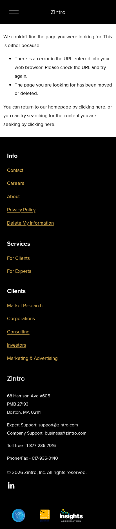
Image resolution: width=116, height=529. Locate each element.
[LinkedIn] (11, 486)
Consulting (18, 331)
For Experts (19, 271)
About (13, 196)
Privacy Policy (21, 209)
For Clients (18, 258)
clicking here (92, 106)
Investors (16, 345)
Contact (15, 170)
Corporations (21, 318)
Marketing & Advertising (32, 358)
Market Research (25, 305)
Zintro (58, 12)
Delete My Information (30, 223)
